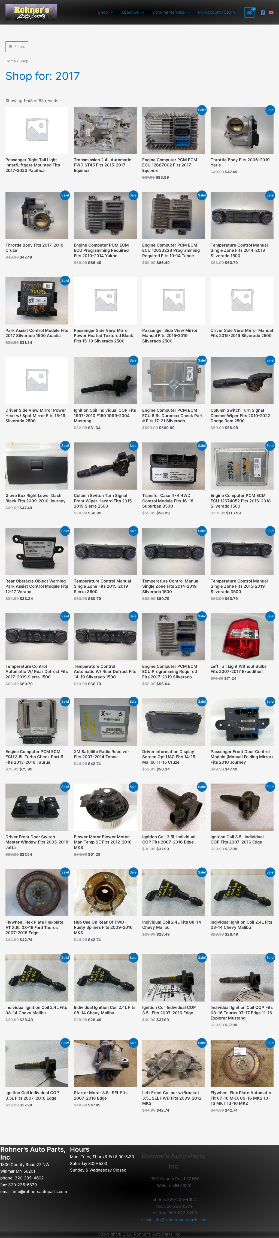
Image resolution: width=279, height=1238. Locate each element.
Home (10, 61)
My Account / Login (216, 12)
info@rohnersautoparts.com (40, 1191)
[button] (110, 12)
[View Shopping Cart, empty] (249, 12)
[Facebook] (262, 12)
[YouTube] (271, 12)
